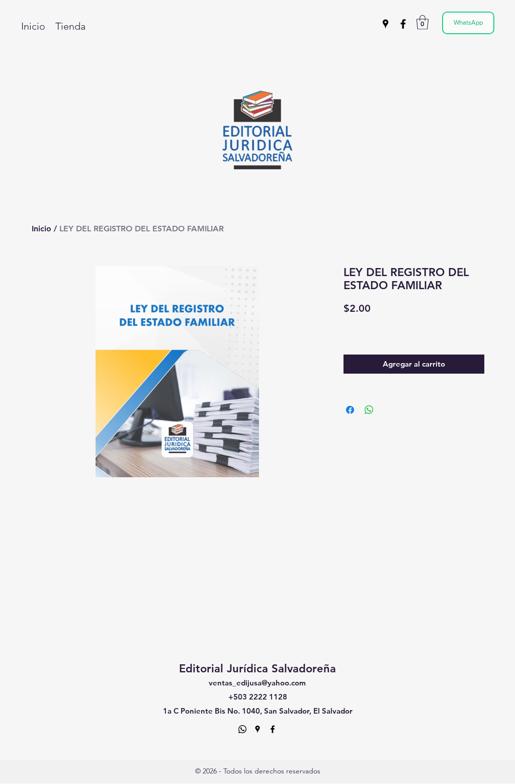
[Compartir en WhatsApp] (369, 410)
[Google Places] (385, 24)
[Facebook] (403, 24)
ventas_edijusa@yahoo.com (257, 682)
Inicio (41, 228)
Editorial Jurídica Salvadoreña (257, 668)
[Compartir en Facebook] (350, 410)
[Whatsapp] (242, 729)
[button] (422, 22)
